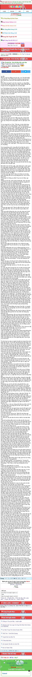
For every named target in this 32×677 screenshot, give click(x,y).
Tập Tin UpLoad (26, 54)
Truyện (6, 599)
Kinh (17, 598)
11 (16, 578)
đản (2, 599)
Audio (18, 599)
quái (27, 598)
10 (5, 598)
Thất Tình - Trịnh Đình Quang (10, 633)
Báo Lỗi (19, 54)
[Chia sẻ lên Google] (16, 71)
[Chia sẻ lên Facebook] (6, 71)
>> (25, 578)
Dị (14, 599)
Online (22, 599)
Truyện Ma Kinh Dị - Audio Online (14, 64)
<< (6, 578)
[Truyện (9, 598)
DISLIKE (19, 584)
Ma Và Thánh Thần (7, 647)
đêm (24, 598)
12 (19, 578)
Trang (2, 598)
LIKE (13, 584)
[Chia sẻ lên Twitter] (25, 71)
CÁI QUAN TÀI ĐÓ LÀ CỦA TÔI (10, 644)
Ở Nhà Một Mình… (7, 640)
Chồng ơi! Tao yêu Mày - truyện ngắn (12, 621)
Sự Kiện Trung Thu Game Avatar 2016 (12, 630)
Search (3, 54)
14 (22, 578)
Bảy (22, 598)
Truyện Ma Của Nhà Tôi (8, 637)
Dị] (19, 598)
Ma (13, 598)
